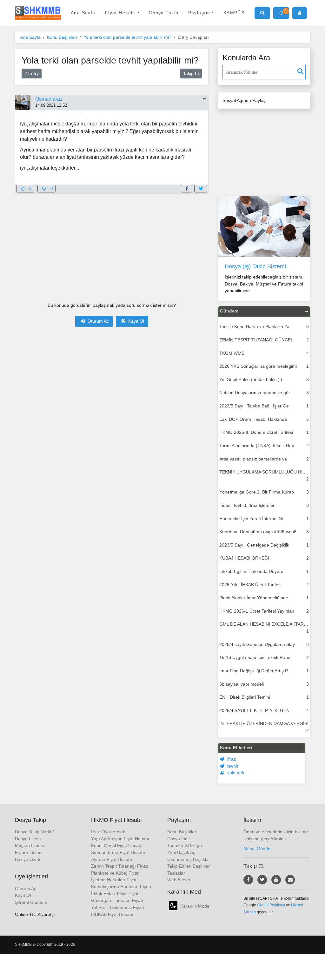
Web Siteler (178, 879)
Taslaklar (176, 873)
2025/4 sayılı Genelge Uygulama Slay (264, 644)
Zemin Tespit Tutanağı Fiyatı (119, 866)
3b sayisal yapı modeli (264, 684)
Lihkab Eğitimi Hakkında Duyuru (264, 571)
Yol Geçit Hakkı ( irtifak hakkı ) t (264, 379)
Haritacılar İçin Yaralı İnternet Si (264, 518)
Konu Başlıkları (62, 37)
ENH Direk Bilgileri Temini (264, 697)
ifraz (231, 759)
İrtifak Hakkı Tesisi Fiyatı (115, 893)
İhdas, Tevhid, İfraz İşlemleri (264, 505)
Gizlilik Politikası (271, 905)
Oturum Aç (97, 321)
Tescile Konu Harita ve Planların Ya (264, 326)
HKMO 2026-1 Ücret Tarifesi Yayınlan (264, 611)
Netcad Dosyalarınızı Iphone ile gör (264, 392)
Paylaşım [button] (199, 12)
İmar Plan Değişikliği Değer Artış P (264, 670)
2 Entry (31, 73)
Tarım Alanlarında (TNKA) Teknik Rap (264, 445)
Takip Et (191, 73)
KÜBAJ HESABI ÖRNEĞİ (264, 558)
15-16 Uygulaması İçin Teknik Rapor (264, 657)
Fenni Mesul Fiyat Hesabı (117, 845)
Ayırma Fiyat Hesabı (111, 859)
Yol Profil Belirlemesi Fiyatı (117, 907)
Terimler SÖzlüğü (184, 845)
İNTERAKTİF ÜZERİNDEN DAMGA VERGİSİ (264, 727)
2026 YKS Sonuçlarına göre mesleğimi (264, 366)
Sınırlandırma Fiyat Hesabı (118, 852)
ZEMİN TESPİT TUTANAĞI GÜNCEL (264, 339)
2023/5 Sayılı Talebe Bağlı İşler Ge (264, 405)
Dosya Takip (164, 12)
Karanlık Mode (194, 906)
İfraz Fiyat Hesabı (109, 831)
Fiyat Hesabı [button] (120, 12)
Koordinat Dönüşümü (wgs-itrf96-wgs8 (264, 531)
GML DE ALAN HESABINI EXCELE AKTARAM (264, 627)
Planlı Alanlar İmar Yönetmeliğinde (264, 597)
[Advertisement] (112, 238)
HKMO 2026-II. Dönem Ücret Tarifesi (264, 432)
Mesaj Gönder (257, 848)
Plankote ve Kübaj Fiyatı (115, 873)
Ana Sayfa (83, 12)
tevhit (232, 766)
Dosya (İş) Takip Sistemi (255, 266)
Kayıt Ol (135, 321)
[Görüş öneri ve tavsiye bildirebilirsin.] (290, 879)
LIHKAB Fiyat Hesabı (112, 914)
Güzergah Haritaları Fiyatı (117, 900)
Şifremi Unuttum (31, 902)
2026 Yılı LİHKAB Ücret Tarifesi (264, 584)
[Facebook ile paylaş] (186, 188)
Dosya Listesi (28, 838)
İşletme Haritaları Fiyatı (114, 879)
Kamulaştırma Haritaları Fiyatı (121, 886)
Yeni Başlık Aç (181, 852)
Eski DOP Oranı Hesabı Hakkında (264, 419)
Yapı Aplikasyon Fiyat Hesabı (120, 838)
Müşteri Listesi (29, 845)
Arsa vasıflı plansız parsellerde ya (264, 458)
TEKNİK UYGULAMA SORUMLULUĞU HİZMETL (264, 475)
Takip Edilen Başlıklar (188, 866)
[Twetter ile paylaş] (200, 188)
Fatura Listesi (28, 852)
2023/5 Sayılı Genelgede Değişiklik (264, 545)
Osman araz (49, 99)
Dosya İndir (178, 838)
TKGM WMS (264, 353)
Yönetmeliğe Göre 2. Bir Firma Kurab (264, 491)
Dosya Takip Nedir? (34, 831)
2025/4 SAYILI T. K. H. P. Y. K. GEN (264, 710)
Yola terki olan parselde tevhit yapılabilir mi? (127, 37)
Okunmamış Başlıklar (188, 859)
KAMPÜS (234, 12)
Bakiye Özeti (27, 859)
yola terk (235, 772)
